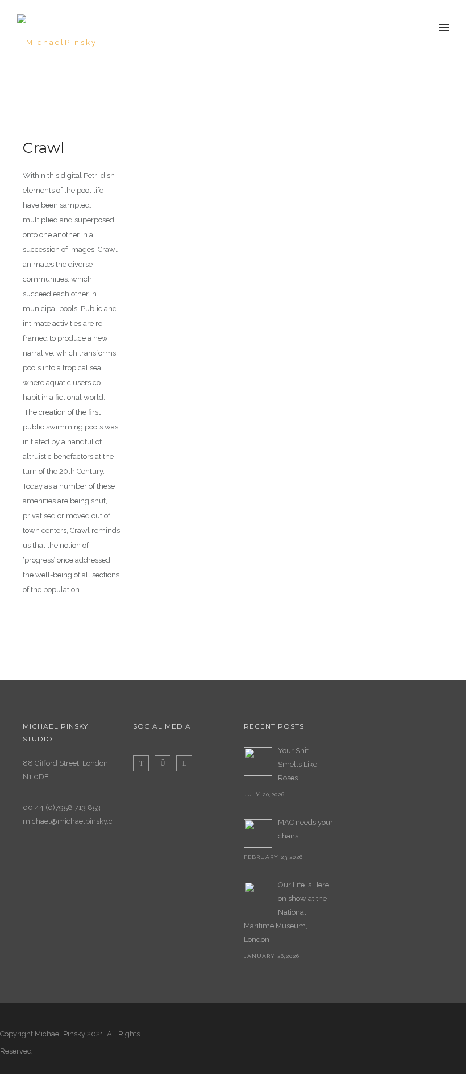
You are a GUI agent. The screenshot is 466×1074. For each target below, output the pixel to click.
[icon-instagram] (165, 763)
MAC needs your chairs (305, 829)
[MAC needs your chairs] (258, 833)
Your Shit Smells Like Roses (297, 764)
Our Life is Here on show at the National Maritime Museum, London (286, 912)
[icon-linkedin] (184, 763)
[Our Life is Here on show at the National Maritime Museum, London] (258, 896)
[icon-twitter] (144, 763)
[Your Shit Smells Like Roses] (258, 761)
